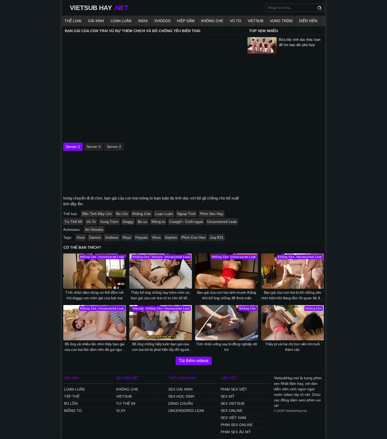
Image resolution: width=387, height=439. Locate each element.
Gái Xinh (96, 21)
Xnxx (143, 21)
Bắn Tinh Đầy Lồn (97, 214)
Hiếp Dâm (186, 21)
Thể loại (72, 21)
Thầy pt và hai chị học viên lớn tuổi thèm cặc (292, 347)
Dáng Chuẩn (180, 403)
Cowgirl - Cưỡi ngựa (186, 221)
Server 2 (114, 146)
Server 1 (73, 146)
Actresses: (72, 229)
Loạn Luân (121, 21)
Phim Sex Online (237, 425)
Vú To (235, 21)
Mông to (158, 221)
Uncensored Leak (222, 221)
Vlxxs (156, 237)
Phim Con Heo (193, 237)
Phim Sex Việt (234, 389)
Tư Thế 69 (73, 221)
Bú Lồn (122, 214)
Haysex (141, 237)
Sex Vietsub (232, 403)
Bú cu (142, 221)
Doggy (128, 221)
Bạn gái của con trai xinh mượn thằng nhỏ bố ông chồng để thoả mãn (226, 295)
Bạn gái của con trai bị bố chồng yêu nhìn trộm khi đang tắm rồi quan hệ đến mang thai (292, 295)
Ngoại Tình (186, 214)
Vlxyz (126, 237)
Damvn (95, 237)
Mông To (73, 410)
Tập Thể (72, 396)
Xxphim (171, 237)
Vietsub (255, 21)
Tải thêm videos (194, 360)
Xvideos (162, 21)
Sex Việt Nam (233, 418)
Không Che (212, 21)
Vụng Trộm (281, 21)
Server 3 (93, 146)
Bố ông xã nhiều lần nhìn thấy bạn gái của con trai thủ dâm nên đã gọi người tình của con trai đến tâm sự (94, 347)
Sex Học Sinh (181, 396)
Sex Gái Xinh (180, 389)
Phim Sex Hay (211, 214)
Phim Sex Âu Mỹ (236, 432)
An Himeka (94, 229)
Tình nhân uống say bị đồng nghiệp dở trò (226, 347)
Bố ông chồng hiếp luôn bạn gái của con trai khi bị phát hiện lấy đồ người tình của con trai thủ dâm (160, 347)
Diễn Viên (308, 21)
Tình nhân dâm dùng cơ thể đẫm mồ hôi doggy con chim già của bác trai (94, 295)
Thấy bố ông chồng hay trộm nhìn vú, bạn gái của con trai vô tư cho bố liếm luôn (160, 295)
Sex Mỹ (227, 396)
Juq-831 (217, 237)
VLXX (120, 410)
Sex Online (231, 410)
